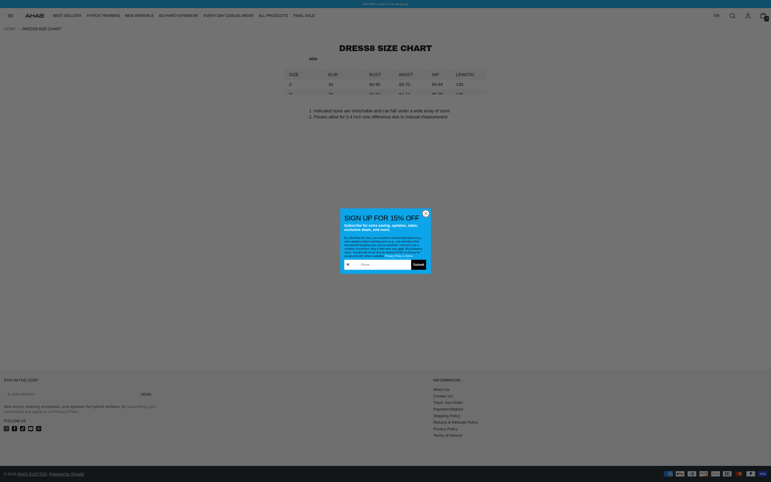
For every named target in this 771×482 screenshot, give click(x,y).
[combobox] (351, 265)
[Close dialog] (425, 213)
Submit (418, 264)
